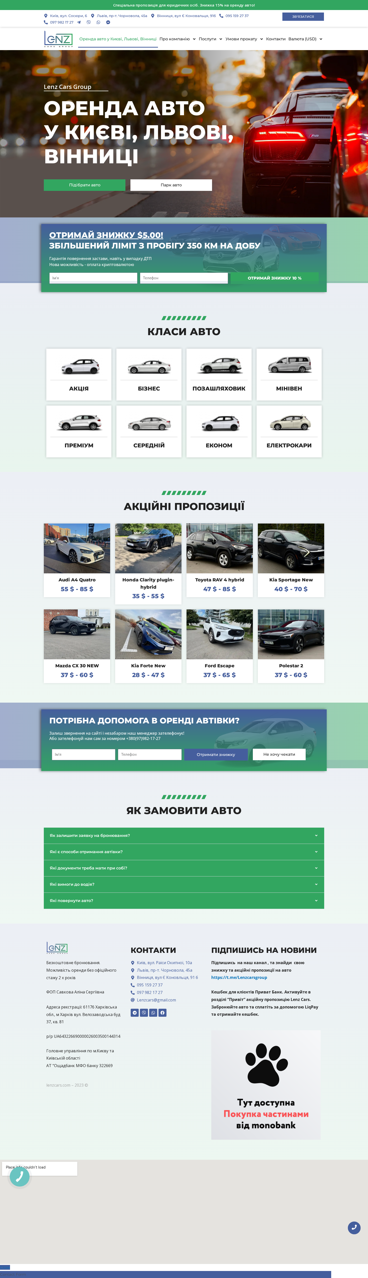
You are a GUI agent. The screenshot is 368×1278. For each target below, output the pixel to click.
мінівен (289, 388)
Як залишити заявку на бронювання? (90, 835)
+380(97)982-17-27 (143, 738)
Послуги (207, 39)
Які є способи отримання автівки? (86, 851)
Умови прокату (241, 39)
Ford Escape (220, 666)
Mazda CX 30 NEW (77, 666)
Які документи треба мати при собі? (88, 868)
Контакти (276, 39)
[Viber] (144, 1013)
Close (5, 1267)
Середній (149, 445)
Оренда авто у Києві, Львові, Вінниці (118, 39)
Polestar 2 (291, 666)
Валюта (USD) (302, 39)
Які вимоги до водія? (72, 884)
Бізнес (149, 388)
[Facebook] (162, 1013)
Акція (79, 388)
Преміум (79, 445)
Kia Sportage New (291, 580)
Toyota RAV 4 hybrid (219, 580)
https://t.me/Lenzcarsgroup (239, 977)
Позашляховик (219, 388)
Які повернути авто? (71, 900)
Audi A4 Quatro (77, 580)
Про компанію (174, 39)
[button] (184, 836)
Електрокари (289, 445)
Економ (219, 445)
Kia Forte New (148, 666)
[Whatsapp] (153, 1013)
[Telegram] (135, 1013)
